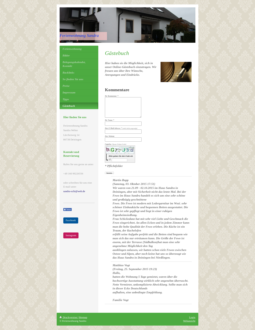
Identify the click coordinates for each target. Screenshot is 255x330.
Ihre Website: (110, 136)
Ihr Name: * (109, 120)
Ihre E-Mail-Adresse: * (121, 128)
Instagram (71, 235)
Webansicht (189, 321)
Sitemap (83, 317)
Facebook (71, 220)
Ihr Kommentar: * (111, 96)
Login (192, 317)
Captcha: (115, 144)
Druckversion (70, 317)
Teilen (68, 210)
